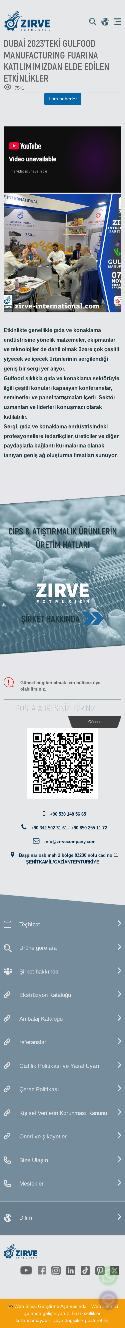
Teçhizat (29, 924)
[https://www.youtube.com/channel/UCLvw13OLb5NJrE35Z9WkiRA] (26, 1270)
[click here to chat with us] (108, 1300)
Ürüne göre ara (38, 948)
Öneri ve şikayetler (43, 1136)
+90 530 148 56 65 (68, 814)
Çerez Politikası (39, 1089)
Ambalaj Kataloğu (41, 1019)
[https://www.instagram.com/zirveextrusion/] (56, 1270)
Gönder (94, 722)
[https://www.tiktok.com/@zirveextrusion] (85, 1270)
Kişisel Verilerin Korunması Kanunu (63, 1113)
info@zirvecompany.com (70, 841)
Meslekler (31, 1184)
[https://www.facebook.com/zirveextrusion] (41, 1270)
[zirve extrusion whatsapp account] (108, 1276)
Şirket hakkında (50, 618)
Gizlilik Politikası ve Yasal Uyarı (59, 1066)
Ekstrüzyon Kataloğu (45, 995)
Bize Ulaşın (33, 1160)
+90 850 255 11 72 (89, 827)
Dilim (25, 1218)
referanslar (32, 1042)
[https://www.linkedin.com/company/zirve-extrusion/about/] (70, 1270)
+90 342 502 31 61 (49, 827)
